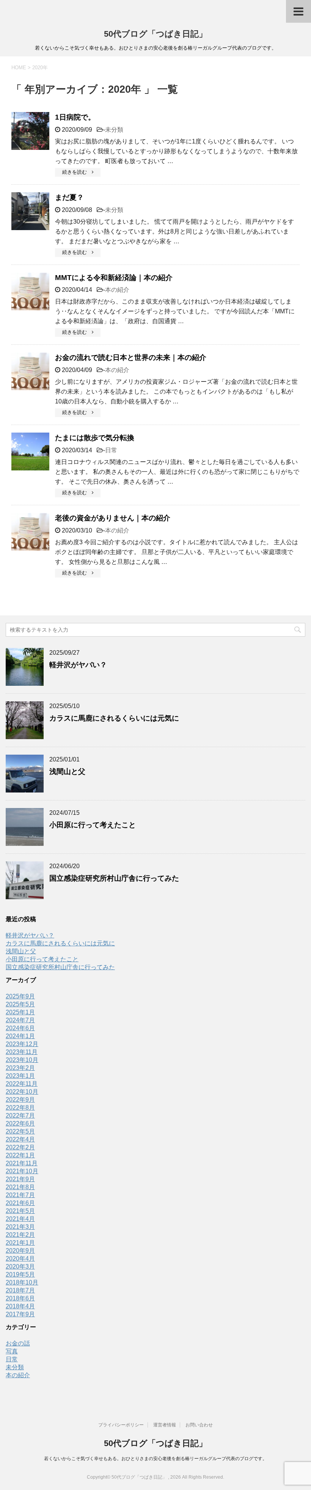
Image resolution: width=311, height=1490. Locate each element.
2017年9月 (20, 1314)
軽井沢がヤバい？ (78, 665)
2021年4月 (20, 1219)
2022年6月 (20, 1123)
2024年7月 (20, 1020)
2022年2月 (20, 1147)
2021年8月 (20, 1187)
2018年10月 (22, 1282)
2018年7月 (20, 1290)
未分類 (114, 129)
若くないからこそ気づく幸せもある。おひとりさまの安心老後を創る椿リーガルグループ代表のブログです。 (155, 1458)
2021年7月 (20, 1195)
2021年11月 (22, 1163)
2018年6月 (20, 1298)
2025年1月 (20, 1012)
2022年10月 (22, 1091)
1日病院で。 (75, 117)
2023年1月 (20, 1076)
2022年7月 (20, 1115)
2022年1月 (20, 1155)
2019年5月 (20, 1274)
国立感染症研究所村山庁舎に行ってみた (114, 878)
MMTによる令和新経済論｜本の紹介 (114, 278)
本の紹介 (117, 289)
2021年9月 (20, 1179)
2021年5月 (20, 1211)
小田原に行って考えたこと (92, 825)
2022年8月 (20, 1107)
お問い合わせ (199, 1425)
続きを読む (77, 172)
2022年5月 (20, 1131)
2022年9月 (20, 1099)
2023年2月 (20, 1068)
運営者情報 (164, 1425)
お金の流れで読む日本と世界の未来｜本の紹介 (130, 357)
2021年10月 (22, 1171)
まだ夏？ (69, 197)
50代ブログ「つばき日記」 (155, 34)
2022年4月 (20, 1139)
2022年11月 (22, 1084)
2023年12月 (22, 1044)
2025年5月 (20, 1004)
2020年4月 (20, 1258)
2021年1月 (20, 1242)
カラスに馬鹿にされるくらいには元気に (114, 718)
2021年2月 (20, 1235)
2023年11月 (22, 1052)
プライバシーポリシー (121, 1425)
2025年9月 (20, 996)
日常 (111, 450)
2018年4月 (20, 1306)
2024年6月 (20, 1028)
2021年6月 (20, 1203)
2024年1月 (20, 1036)
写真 (12, 1351)
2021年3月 (20, 1227)
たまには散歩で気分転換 (94, 438)
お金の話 (18, 1343)
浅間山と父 (67, 771)
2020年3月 (20, 1266)
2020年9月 (20, 1250)
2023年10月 (22, 1060)
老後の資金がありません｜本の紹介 (112, 518)
